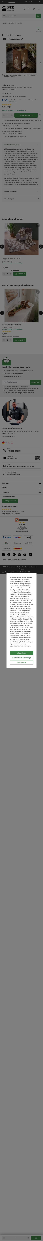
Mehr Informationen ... (24, 646)
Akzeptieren (21, 653)
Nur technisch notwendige (21, 658)
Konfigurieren (21, 662)
